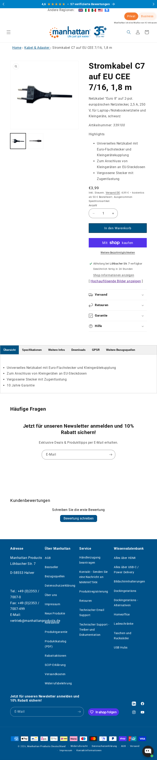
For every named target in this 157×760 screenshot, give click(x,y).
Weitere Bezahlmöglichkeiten (118, 252)
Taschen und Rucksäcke (122, 635)
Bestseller (51, 567)
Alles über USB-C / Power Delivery (126, 569)
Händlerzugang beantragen (90, 560)
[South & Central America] (106, 10)
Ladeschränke (123, 623)
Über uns (51, 595)
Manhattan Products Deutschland (46, 746)
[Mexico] (93, 10)
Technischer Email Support (91, 612)
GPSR (96, 349)
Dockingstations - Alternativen (126, 602)
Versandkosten (55, 674)
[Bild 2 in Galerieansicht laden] (35, 141)
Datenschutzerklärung (60, 585)
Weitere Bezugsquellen (120, 349)
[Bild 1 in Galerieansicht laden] (18, 141)
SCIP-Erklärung (55, 665)
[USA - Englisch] (100, 10)
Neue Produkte (55, 613)
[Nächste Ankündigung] (153, 4)
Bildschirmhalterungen (129, 581)
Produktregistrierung (93, 591)
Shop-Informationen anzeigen (113, 275)
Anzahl (93, 205)
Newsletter (52, 622)
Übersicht (9, 349)
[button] (8, 32)
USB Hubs (121, 647)
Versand (134, 746)
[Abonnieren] (110, 454)
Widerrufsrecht (79, 746)
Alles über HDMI (125, 557)
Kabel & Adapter (37, 48)
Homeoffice (122, 614)
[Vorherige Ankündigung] (3, 4)
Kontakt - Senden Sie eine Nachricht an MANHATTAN (93, 577)
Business (147, 16)
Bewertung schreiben (79, 518)
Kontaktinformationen (89, 750)
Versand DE (113, 192)
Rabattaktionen (55, 655)
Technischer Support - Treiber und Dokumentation (94, 629)
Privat (131, 16)
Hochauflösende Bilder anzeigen (116, 281)
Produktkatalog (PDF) (55, 644)
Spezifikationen (32, 349)
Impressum (52, 604)
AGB (48, 557)
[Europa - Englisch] (80, 10)
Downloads (78, 349)
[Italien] (87, 10)
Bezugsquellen (55, 576)
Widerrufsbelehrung (58, 683)
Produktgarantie (56, 632)
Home (16, 48)
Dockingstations (125, 591)
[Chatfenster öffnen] (148, 751)
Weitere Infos (56, 349)
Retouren (85, 600)
